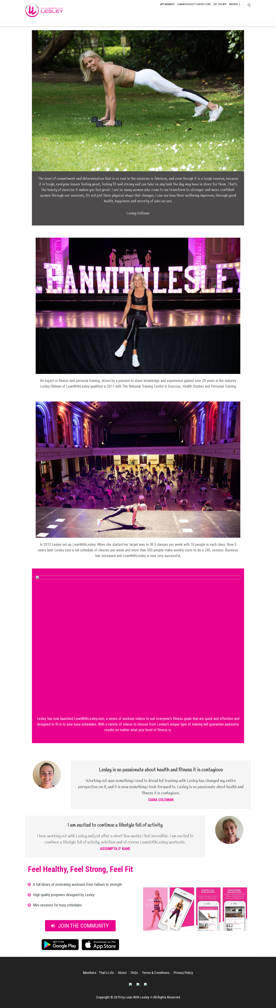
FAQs (134, 973)
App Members (167, 4)
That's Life (106, 973)
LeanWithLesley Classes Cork (194, 4)
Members (89, 973)
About (122, 973)
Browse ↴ (234, 4)
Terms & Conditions (156, 973)
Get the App (219, 4)
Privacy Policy (183, 973)
